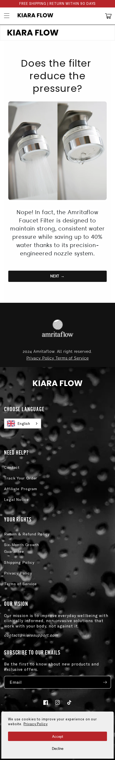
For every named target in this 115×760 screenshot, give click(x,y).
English (24, 423)
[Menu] (7, 16)
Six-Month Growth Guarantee (21, 548)
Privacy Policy (18, 573)
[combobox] (22, 423)
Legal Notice (16, 499)
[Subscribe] (105, 682)
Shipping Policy (19, 562)
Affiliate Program (20, 488)
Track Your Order (20, 478)
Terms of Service (20, 583)
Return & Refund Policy (27, 534)
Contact (12, 467)
